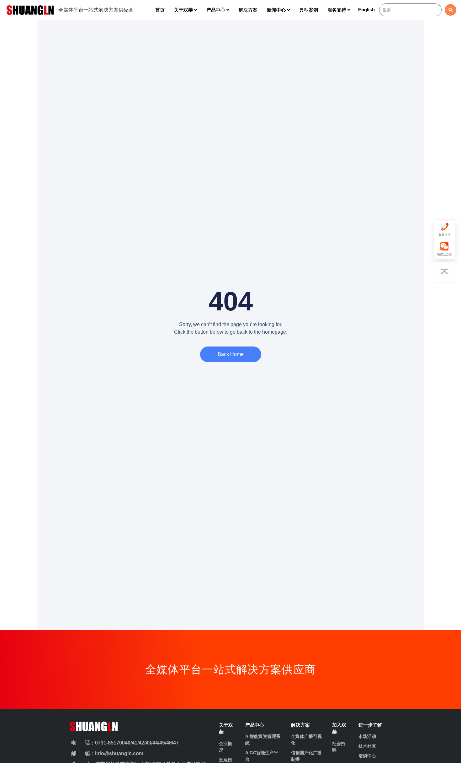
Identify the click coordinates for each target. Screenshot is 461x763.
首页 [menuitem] (160, 10)
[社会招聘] (340, 747)
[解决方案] (306, 725)
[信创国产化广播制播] (306, 756)
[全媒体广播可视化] (306, 739)
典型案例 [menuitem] (308, 10)
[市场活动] (374, 736)
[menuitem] (185, 10)
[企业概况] (227, 747)
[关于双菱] (227, 729)
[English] (366, 11)
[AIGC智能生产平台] (263, 756)
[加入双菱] (340, 729)
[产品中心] (263, 725)
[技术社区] (374, 746)
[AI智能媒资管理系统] (263, 739)
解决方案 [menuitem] (248, 10)
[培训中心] (374, 756)
